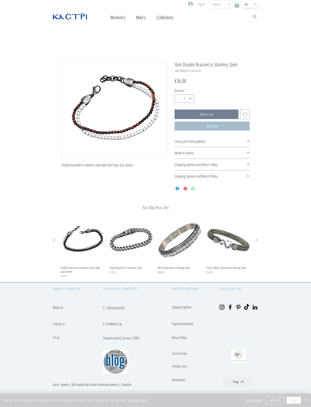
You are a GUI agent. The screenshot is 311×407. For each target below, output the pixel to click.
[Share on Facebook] (177, 189)
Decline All (275, 400)
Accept (293, 400)
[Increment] (190, 99)
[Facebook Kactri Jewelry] (230, 307)
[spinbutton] (184, 99)
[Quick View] (83, 241)
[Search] (254, 16)
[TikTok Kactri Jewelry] (246, 307)
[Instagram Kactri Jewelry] (222, 307)
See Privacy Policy (137, 400)
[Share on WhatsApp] (193, 189)
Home (65, 47)
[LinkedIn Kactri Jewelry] (255, 307)
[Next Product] (256, 240)
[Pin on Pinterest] (185, 189)
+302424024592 (115, 308)
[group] (155, 248)
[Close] (305, 400)
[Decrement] (178, 99)
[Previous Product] (54, 240)
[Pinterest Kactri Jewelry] (238, 307)
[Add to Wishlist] (245, 115)
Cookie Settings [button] (253, 400)
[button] (221, 4)
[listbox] (221, 4)
